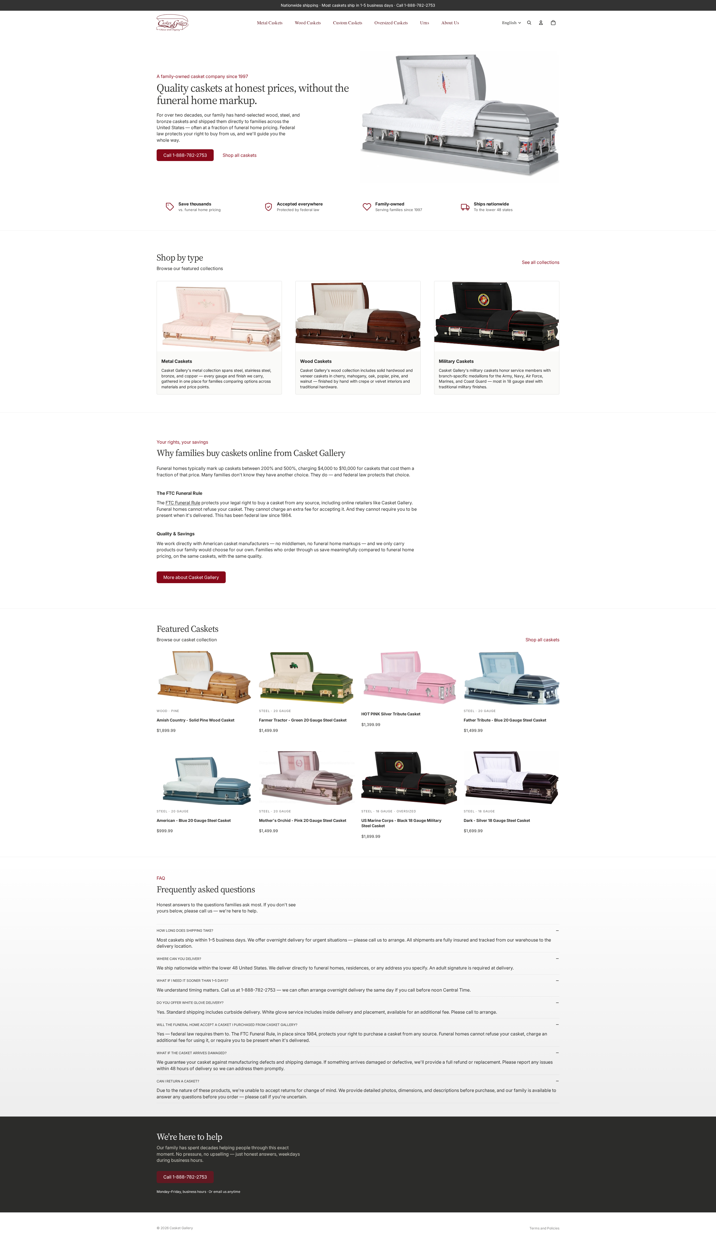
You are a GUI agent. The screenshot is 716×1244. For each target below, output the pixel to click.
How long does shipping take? (185, 930)
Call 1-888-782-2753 (185, 155)
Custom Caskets (347, 22)
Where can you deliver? (179, 959)
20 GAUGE (282, 711)
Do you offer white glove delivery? (190, 1003)
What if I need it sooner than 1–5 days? (192, 980)
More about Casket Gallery (191, 577)
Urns (424, 22)
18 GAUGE (384, 811)
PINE (175, 711)
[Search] (529, 22)
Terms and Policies (544, 1228)
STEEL (264, 711)
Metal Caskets (269, 22)
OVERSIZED (406, 811)
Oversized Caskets (391, 22)
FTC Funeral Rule (183, 502)
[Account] (541, 22)
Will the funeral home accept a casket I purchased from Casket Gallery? (227, 1025)
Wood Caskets (308, 22)
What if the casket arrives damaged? (192, 1053)
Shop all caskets (239, 155)
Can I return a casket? (178, 1081)
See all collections (540, 262)
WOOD (162, 711)
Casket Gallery (181, 1228)
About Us (450, 22)
